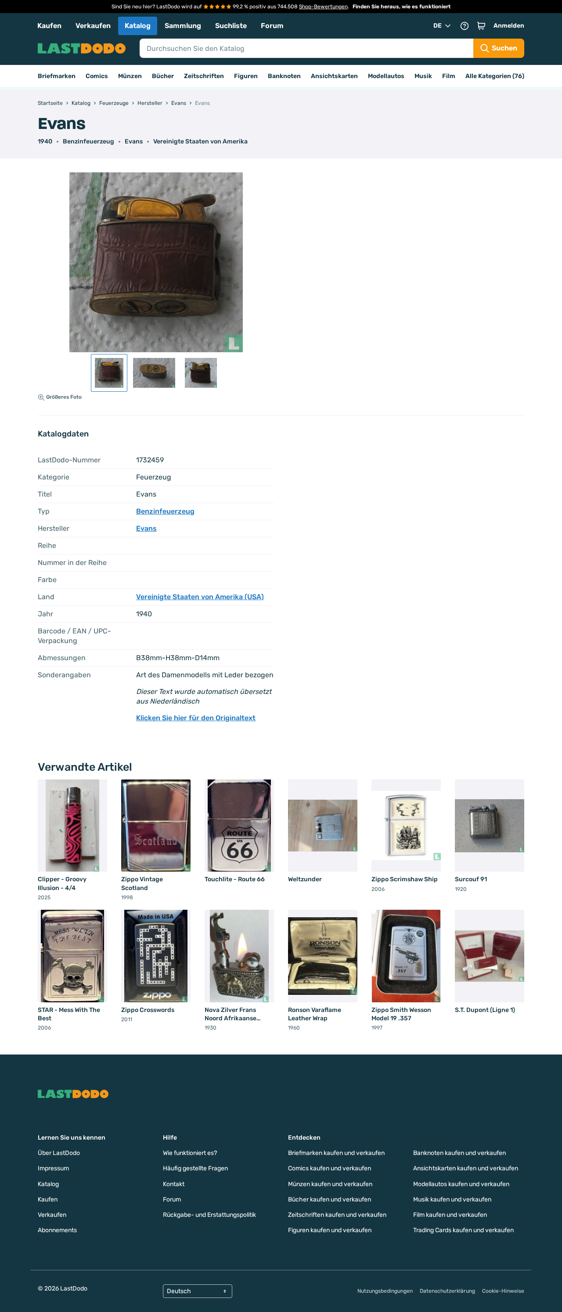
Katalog (138, 25)
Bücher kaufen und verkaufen (329, 1199)
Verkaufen (93, 25)
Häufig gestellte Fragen (195, 1168)
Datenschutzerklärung (447, 1291)
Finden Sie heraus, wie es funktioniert (401, 7)
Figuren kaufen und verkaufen (329, 1230)
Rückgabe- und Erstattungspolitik (209, 1215)
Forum (272, 25)
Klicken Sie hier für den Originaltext (196, 718)
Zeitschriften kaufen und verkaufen (337, 1215)
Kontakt (173, 1184)
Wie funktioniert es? (190, 1153)
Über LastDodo (59, 1153)
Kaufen (49, 25)
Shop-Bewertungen (323, 7)
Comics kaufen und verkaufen (329, 1168)
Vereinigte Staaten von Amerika (200, 141)
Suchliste (231, 25)
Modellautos (386, 76)
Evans (134, 141)
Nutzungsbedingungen (385, 1291)
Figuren (246, 76)
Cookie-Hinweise (503, 1291)
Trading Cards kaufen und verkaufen (463, 1230)
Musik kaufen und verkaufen (452, 1199)
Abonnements (57, 1230)
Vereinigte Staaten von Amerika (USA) (200, 597)
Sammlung (183, 25)
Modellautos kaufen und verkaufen (461, 1184)
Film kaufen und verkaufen (450, 1215)
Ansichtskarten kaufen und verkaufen (465, 1168)
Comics (97, 76)
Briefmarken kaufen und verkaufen (336, 1153)
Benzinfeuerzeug (88, 141)
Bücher (163, 76)
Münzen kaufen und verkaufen (330, 1184)
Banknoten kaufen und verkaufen (459, 1153)
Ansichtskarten (334, 76)
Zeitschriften (204, 76)
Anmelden (509, 25)
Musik (423, 76)
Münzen (130, 76)
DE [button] (437, 25)
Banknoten (284, 76)
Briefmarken (57, 76)
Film (448, 76)
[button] (481, 26)
